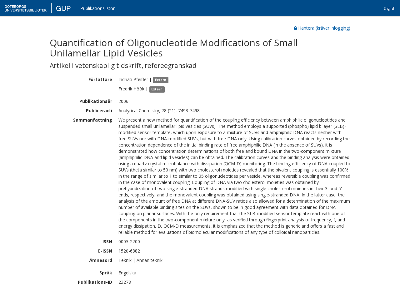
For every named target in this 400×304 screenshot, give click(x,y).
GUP (63, 8)
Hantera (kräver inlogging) (324, 28)
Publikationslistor (97, 8)
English (389, 8)
